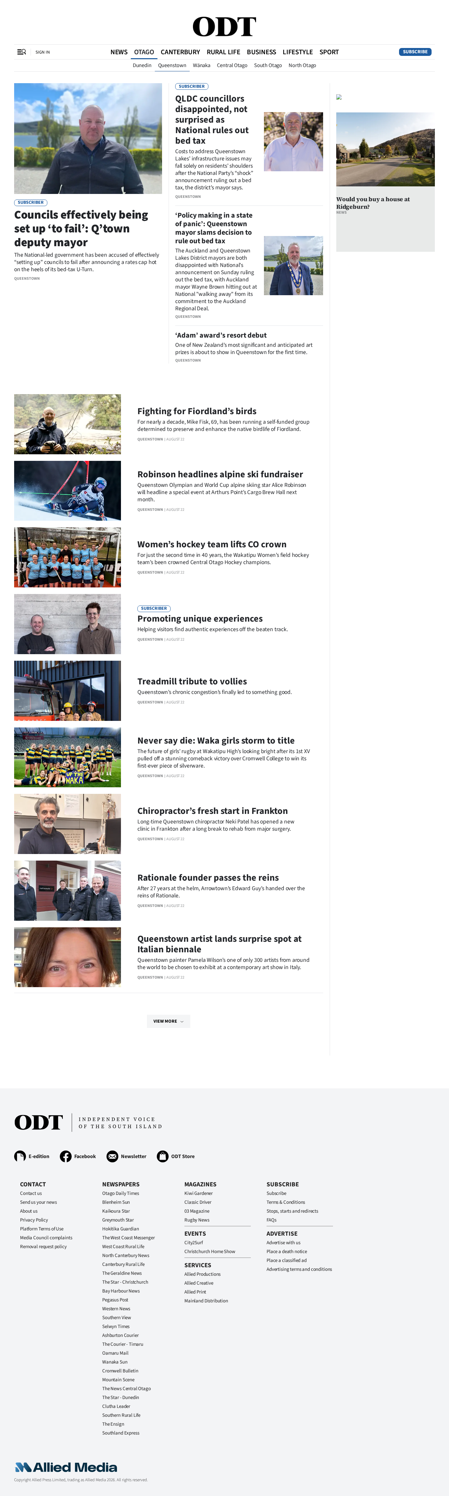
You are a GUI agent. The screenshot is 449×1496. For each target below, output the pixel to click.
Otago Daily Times (120, 1193)
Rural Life (223, 52)
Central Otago (232, 65)
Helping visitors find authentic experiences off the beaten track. (212, 629)
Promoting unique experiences (200, 618)
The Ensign (113, 1424)
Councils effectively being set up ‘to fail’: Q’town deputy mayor (81, 228)
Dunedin (142, 65)
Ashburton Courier (120, 1335)
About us (28, 1211)
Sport (329, 52)
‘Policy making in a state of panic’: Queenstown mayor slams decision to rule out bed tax (213, 228)
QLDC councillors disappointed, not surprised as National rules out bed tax (212, 119)
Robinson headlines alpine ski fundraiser (220, 474)
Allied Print (195, 1292)
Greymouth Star (118, 1220)
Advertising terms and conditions (299, 1269)
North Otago (302, 65)
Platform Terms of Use (41, 1228)
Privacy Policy (34, 1220)
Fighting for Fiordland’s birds (196, 411)
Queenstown (172, 65)
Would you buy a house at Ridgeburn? (373, 203)
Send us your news (38, 1202)
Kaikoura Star (116, 1211)
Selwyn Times (116, 1326)
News (119, 52)
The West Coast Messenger (128, 1237)
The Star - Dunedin (120, 1397)
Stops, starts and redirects (292, 1211)
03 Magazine (196, 1211)
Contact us (31, 1193)
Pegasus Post (115, 1299)
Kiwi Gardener (198, 1193)
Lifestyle (298, 52)
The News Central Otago (126, 1388)
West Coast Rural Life (123, 1246)
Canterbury (180, 52)
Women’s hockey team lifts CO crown (212, 544)
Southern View (116, 1317)
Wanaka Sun (115, 1362)
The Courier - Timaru (122, 1344)
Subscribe (415, 51)
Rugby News (196, 1220)
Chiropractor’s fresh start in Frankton (212, 811)
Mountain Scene (118, 1379)
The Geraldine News (122, 1273)
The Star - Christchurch (125, 1282)
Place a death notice (287, 1251)
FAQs (271, 1220)
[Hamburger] (21, 52)
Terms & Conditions (286, 1202)
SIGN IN (42, 52)
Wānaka (201, 65)
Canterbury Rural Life (123, 1264)
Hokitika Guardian (120, 1228)
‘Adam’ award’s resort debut (221, 335)
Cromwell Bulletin (120, 1370)
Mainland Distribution (206, 1300)
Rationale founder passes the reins (208, 877)
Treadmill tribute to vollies (192, 681)
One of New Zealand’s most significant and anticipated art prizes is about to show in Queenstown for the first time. (244, 348)
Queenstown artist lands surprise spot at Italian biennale (219, 944)
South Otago (268, 65)
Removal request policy (43, 1246)
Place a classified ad (287, 1260)
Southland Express (120, 1433)
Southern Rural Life (121, 1415)
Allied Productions (202, 1274)
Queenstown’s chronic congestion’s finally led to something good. (214, 692)
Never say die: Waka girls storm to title (216, 740)
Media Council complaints (46, 1237)
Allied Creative (198, 1283)
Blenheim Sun (116, 1202)
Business (261, 52)
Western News (116, 1308)
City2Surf (193, 1242)
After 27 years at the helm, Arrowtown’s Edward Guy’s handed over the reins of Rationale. (221, 892)
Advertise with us (283, 1242)
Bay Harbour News (121, 1291)
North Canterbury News (125, 1255)
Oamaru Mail (115, 1353)
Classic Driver (197, 1202)
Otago (144, 52)
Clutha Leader (116, 1406)
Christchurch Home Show (209, 1251)
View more (165, 1021)
